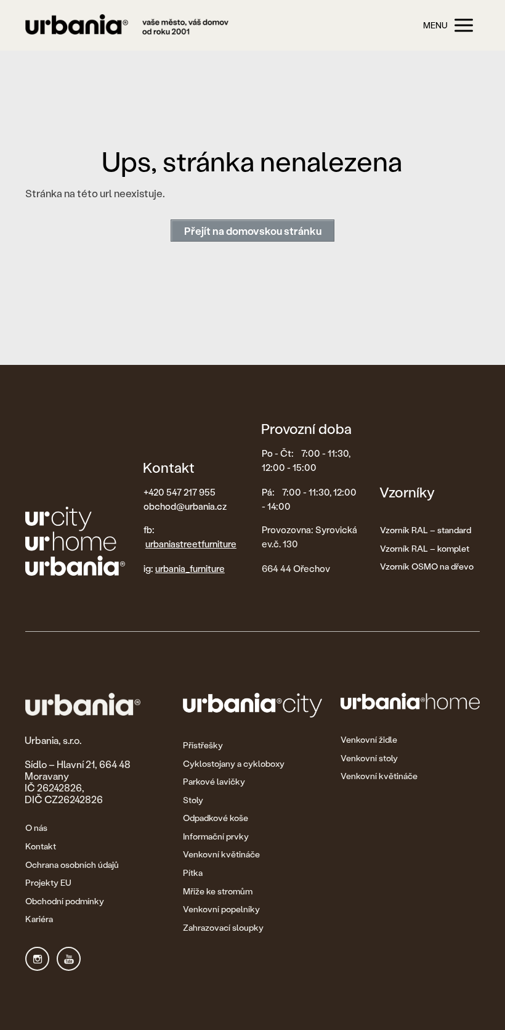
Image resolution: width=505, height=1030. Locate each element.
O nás (36, 827)
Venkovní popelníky (221, 909)
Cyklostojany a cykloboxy (234, 763)
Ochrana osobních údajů (72, 864)
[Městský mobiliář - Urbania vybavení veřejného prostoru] (126, 25)
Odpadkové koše (215, 818)
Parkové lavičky (214, 781)
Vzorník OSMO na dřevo (427, 566)
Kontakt (40, 846)
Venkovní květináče (221, 854)
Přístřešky (203, 745)
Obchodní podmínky (64, 901)
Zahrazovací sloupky (223, 927)
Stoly (193, 800)
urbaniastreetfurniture (190, 543)
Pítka (193, 872)
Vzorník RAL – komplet (424, 548)
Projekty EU (48, 882)
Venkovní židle (369, 739)
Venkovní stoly (369, 758)
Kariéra (39, 919)
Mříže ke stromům (217, 891)
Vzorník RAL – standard (425, 530)
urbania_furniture (190, 568)
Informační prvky (216, 836)
